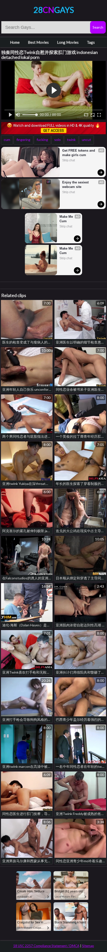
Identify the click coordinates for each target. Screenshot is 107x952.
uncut (86, 139)
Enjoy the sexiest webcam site (76, 184)
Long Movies (68, 42)
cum (7, 139)
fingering (23, 139)
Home (15, 42)
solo (57, 139)
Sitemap (88, 946)
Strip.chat (68, 160)
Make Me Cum (66, 219)
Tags (91, 42)
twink (71, 139)
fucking (42, 139)
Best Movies (38, 42)
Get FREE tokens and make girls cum (79, 153)
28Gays (53, 10)
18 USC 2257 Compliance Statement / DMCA (46, 946)
